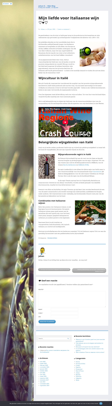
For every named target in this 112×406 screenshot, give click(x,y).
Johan (43, 29)
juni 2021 (42, 374)
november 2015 (44, 383)
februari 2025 (44, 365)
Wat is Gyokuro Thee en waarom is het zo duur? (90, 352)
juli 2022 (42, 372)
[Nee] (110, 403)
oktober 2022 (44, 371)
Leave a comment (64, 29)
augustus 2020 (44, 378)
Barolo (65, 165)
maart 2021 (43, 376)
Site (39, 316)
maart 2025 (43, 363)
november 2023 (44, 367)
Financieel (79, 369)
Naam (40, 309)
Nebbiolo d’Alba (83, 165)
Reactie (41, 289)
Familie (78, 367)
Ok (101, 403)
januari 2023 (43, 369)
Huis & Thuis (80, 371)
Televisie (78, 376)
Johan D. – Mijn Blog (46, 6)
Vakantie (78, 378)
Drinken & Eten (52, 238)
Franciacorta (96, 172)
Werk (77, 380)
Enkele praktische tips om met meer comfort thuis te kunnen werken (91, 270)
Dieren (78, 362)
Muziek (78, 374)
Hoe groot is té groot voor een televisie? (88, 347)
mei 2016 (42, 382)
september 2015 (44, 385)
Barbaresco (72, 165)
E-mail (40, 313)
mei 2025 (42, 361)
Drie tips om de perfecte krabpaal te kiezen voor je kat (55, 269)
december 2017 (44, 380)
